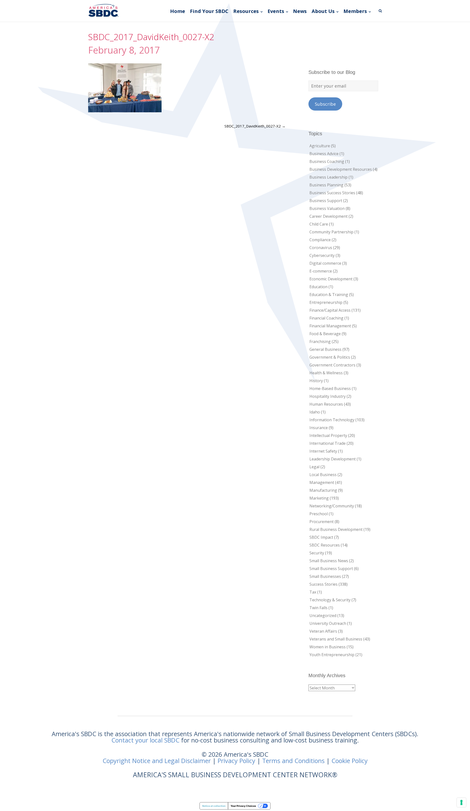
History (316, 380)
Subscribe (325, 104)
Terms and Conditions (293, 760)
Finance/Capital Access (330, 310)
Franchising (320, 341)
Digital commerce (325, 263)
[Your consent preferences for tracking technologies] (461, 802)
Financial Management (330, 326)
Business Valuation (327, 208)
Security (316, 553)
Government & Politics (329, 357)
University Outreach (327, 623)
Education (318, 286)
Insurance (318, 427)
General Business (325, 349)
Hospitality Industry (327, 396)
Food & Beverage (325, 333)
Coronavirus (320, 247)
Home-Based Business (330, 388)
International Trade (327, 443)
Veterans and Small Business (335, 639)
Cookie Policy (349, 760)
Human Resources (326, 404)
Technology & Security (330, 600)
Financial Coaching (326, 318)
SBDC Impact (321, 537)
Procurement (321, 521)
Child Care (318, 224)
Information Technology (331, 420)
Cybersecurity (322, 255)
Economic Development (330, 279)
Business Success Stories (332, 192)
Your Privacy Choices (243, 805)
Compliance (320, 239)
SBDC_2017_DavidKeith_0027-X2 (254, 126)
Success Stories (323, 584)
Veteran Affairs (323, 631)
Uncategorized (322, 615)
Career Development (328, 216)
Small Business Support (331, 568)
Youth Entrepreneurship (331, 654)
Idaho (314, 412)
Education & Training (328, 294)
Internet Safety (323, 451)
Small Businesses (325, 576)
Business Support (325, 200)
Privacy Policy (236, 760)
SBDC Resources (324, 545)
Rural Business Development (336, 529)
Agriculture (319, 145)
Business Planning (326, 185)
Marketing (319, 498)
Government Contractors (332, 365)
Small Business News (328, 560)
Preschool (318, 513)
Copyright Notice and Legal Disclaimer (157, 760)
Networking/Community (331, 506)
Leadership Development (332, 459)
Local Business (323, 474)
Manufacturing (323, 490)
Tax (312, 592)
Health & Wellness (326, 373)
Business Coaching (326, 161)
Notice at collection (213, 805)
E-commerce (320, 271)
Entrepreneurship (325, 302)
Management (321, 482)
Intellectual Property (328, 435)
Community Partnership (331, 232)
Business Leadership (328, 177)
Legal (314, 466)
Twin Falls (318, 607)
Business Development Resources (340, 169)
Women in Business (327, 647)
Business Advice (324, 153)
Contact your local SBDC (145, 740)
